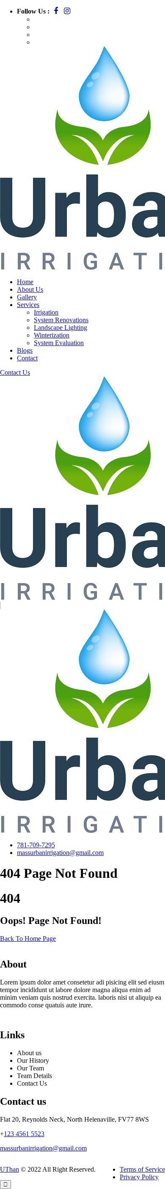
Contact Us (15, 372)
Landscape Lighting (60, 327)
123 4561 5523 (24, 1133)
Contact (27, 358)
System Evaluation (59, 342)
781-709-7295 (36, 845)
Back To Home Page (28, 938)
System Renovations (61, 320)
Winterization (51, 335)
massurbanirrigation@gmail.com (60, 852)
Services (28, 304)
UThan (9, 1169)
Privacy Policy (139, 1177)
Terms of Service (142, 1169)
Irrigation (46, 312)
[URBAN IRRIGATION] (15, 135)
